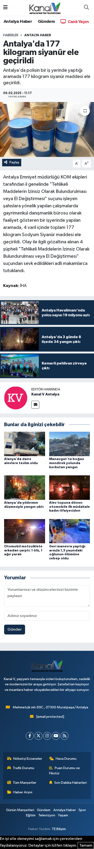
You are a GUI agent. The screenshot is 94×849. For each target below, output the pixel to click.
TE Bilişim (59, 829)
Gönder (14, 630)
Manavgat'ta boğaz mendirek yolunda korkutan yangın (66, 463)
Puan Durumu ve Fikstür (64, 770)
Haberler (10, 35)
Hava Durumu (66, 758)
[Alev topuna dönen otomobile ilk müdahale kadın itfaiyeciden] (69, 487)
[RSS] (64, 736)
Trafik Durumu (23, 768)
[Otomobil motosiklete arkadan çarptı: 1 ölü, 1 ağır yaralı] (24, 531)
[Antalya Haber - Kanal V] (45, 8)
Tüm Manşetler (24, 782)
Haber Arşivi (22, 792)
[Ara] (86, 8)
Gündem (46, 21)
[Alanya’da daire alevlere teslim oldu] (24, 444)
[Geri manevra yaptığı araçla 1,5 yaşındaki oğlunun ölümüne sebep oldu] (69, 531)
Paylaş (14, 162)
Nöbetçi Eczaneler (27, 758)
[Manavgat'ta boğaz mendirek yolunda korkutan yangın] (69, 444)
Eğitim (30, 815)
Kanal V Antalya (45, 394)
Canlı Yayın (78, 22)
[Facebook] (30, 736)
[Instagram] (47, 736)
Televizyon (46, 815)
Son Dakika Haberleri (70, 782)
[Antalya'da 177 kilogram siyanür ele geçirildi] (47, 129)
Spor (82, 810)
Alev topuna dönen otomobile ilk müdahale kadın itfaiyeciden (69, 507)
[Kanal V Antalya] (15, 398)
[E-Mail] (35, 405)
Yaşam (63, 815)
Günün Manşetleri (20, 810)
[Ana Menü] (5, 8)
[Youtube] (56, 736)
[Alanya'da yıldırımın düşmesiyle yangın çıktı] (24, 487)
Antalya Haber (18, 21)
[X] (38, 736)
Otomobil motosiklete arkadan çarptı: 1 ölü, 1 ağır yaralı (23, 550)
